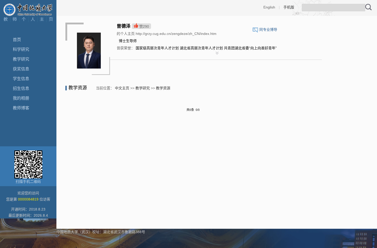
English (269, 7)
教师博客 (21, 108)
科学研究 (21, 49)
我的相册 (21, 98)
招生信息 (21, 88)
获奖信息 (21, 69)
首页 (17, 39)
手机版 (288, 7)
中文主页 (122, 88)
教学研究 (21, 59)
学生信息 (21, 79)
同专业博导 (268, 29)
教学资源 (163, 88)
